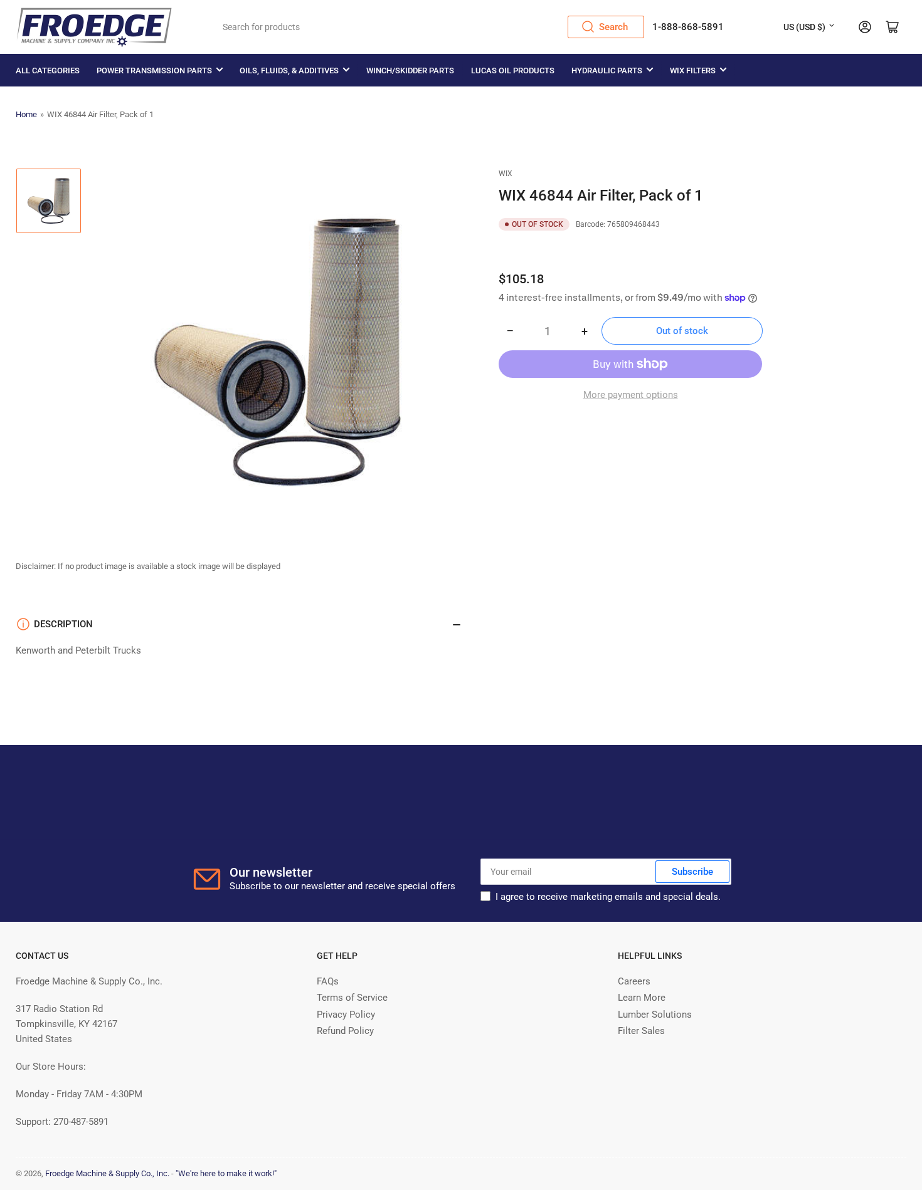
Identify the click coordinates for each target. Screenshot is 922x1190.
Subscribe (692, 871)
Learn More (641, 997)
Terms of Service (352, 997)
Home (26, 114)
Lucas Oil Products (512, 70)
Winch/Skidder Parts (410, 70)
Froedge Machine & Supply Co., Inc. (107, 1173)
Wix (505, 173)
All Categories (48, 70)
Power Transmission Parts (154, 70)
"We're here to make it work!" (226, 1173)
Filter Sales (641, 1030)
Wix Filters (693, 70)
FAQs (328, 981)
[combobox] (429, 27)
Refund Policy (345, 1030)
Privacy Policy (346, 1014)
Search (613, 27)
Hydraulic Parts (606, 70)
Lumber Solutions (655, 1014)
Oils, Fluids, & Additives (289, 70)
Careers (634, 981)
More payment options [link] (630, 394)
